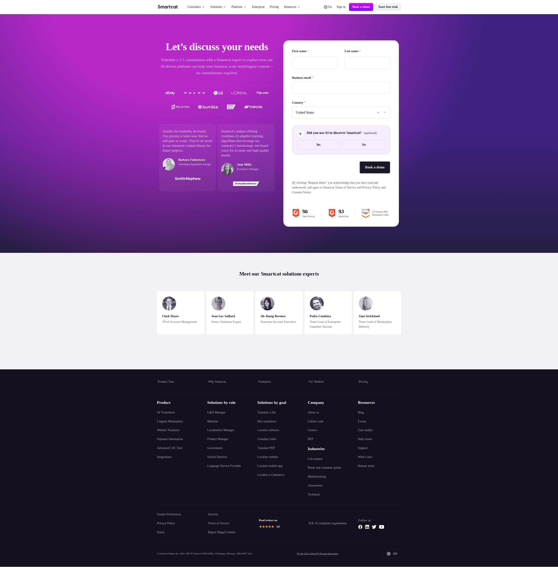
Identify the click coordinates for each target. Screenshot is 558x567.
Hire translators (266, 421)
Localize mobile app (269, 466)
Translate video (266, 439)
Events (362, 421)
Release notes (366, 466)
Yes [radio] (318, 144)
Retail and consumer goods (324, 467)
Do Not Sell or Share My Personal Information (317, 553)
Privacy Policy (166, 523)
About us (313, 412)
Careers (312, 430)
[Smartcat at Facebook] (360, 527)
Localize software (268, 430)
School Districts (217, 457)
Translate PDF (266, 448)
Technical (314, 494)
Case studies (365, 430)
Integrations (164, 457)
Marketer (212, 421)
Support (363, 448)
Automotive (315, 485)
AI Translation (166, 412)
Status (160, 532)
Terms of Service (218, 523)
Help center (365, 439)
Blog (361, 412)
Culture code (315, 421)
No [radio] (364, 144)
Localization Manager (220, 430)
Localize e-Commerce (270, 474)
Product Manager (217, 439)
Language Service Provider (224, 466)
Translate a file (266, 412)
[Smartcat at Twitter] (374, 527)
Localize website (267, 457)
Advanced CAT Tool (169, 448)
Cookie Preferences (169, 514)
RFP (310, 439)
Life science (315, 459)
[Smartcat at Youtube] (381, 527)
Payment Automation (170, 439)
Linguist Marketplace (170, 421)
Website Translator (168, 430)
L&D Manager (216, 412)
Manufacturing (317, 476)
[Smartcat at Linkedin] (367, 527)
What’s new (365, 457)
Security (213, 514)
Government (215, 448)
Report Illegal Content (221, 532)
